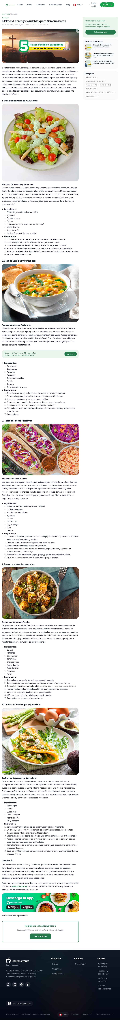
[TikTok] (27, 984)
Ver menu (71, 354)
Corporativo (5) (91, 85)
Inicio (4, 14)
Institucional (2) (105, 85)
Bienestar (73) (91, 77)
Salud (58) (110, 92)
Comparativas (55, 4)
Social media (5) (91, 96)
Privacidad (87, 1015)
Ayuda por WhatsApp (102, 965)
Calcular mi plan (100, 32)
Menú (29, 4)
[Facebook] (21, 984)
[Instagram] (14, 984)
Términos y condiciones (103, 972)
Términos (75, 1015)
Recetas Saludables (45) (94, 92)
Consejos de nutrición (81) (95, 81)
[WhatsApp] (8, 984)
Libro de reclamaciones (104, 987)
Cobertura (40, 4)
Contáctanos (80, 964)
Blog (68, 4)
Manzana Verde (19, 886)
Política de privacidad (102, 980)
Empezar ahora (40, 936)
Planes (20, 4)
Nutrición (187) (91, 89)
